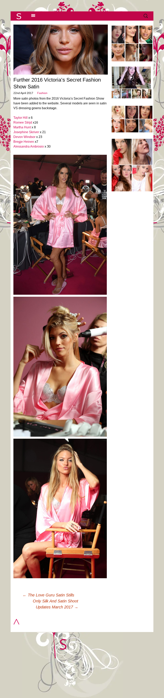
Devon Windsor (24, 137)
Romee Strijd (22, 122)
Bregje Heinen (23, 141)
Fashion (42, 93)
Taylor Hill (20, 117)
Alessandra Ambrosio (28, 146)
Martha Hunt (22, 127)
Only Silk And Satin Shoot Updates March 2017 (55, 604)
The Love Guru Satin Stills (48, 595)
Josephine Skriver (26, 132)
